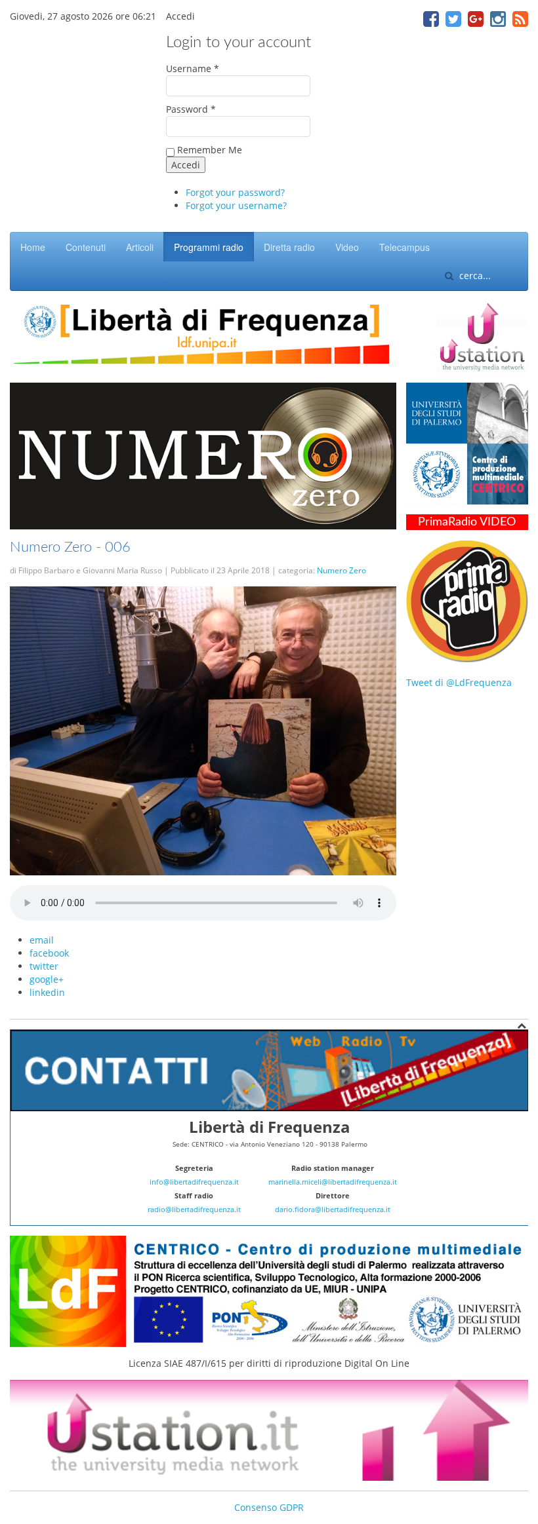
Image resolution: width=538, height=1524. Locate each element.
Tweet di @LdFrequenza (459, 682)
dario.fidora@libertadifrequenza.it (332, 1209)
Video (347, 247)
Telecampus (404, 247)
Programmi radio (208, 247)
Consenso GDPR (269, 1507)
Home (32, 247)
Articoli (140, 247)
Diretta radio (289, 247)
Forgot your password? (235, 192)
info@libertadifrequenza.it (194, 1182)
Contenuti (86, 247)
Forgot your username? (236, 205)
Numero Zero (341, 570)
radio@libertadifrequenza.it (194, 1209)
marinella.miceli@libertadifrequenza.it (332, 1182)
